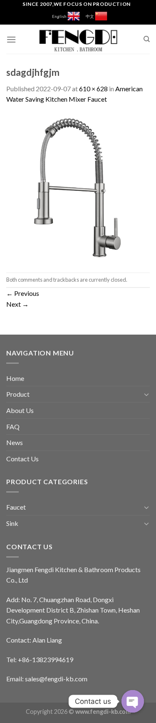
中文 (90, 16)
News (14, 442)
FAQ (13, 426)
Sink (12, 523)
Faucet (16, 507)
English (59, 16)
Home (15, 378)
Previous (22, 293)
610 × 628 (93, 89)
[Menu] (11, 39)
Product (18, 394)
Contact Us (22, 459)
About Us (20, 410)
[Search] (147, 39)
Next (17, 304)
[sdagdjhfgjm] (78, 187)
